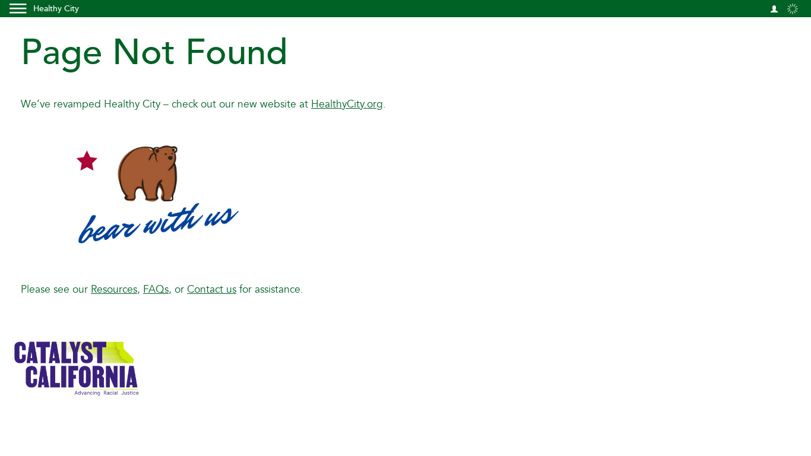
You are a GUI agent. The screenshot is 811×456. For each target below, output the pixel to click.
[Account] (774, 8)
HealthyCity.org (347, 104)
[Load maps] (792, 8)
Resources (114, 289)
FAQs (156, 289)
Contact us (211, 289)
